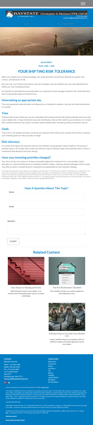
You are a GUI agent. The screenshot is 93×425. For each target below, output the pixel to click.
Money (50, 373)
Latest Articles (53, 377)
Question (11, 221)
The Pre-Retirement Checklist (67, 287)
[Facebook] (27, 24)
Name (11, 192)
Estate (50, 366)
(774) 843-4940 (67, 23)
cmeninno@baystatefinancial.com (75, 18)
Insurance (51, 368)
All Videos (51, 380)
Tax (49, 370)
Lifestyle (51, 375)
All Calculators (53, 382)
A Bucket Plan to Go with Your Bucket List (67, 334)
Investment (52, 364)
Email (11, 206)
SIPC (7, 413)
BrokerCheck (45, 387)
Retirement (52, 361)
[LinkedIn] (25, 24)
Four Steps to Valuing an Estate (26, 287)
